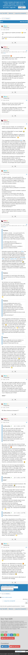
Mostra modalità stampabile (7, 597)
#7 (26, 379)
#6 (26, 224)
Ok (22, 7)
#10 (26, 547)
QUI (3, 333)
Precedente (5, 585)
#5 (26, 174)
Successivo (11, 585)
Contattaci (5, 646)
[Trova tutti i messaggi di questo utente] (13, 43)
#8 (26, 407)
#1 (26, 29)
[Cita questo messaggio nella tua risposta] (15, 43)
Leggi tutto (12, 7)
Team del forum (15, 646)
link (21, 140)
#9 (26, 422)
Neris (4, 53)
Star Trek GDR (3, 13)
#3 (26, 100)
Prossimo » (8, 18)
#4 (26, 123)
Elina (22, 251)
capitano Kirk (13, 258)
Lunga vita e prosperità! (20, 13)
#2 (26, 50)
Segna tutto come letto (8, 638)
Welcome (11, 13)
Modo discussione (24, 21)
